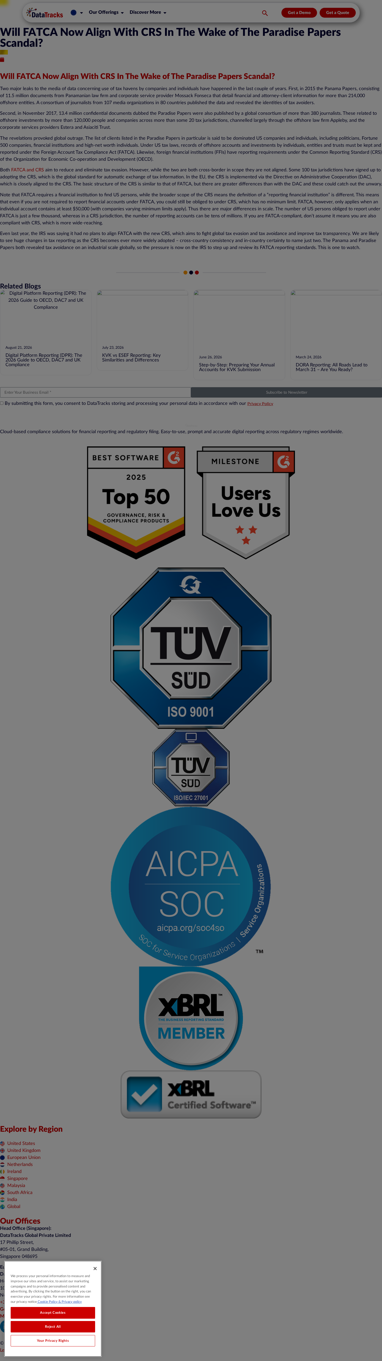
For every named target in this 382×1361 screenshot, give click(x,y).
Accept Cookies (52, 1313)
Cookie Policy (47, 1301)
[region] (53, 1309)
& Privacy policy (70, 1301)
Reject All (53, 1327)
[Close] (95, 1268)
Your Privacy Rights (53, 1341)
